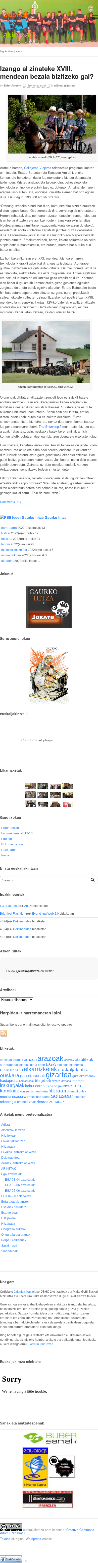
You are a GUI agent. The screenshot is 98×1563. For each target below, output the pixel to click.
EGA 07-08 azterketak (16, 1196)
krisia (44, 1091)
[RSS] (4, 1033)
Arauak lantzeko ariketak (18, 1163)
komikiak (9, 1090)
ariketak (69, 1059)
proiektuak (34, 1096)
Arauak (18, 1060)
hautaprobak (26, 1080)
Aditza (28, 906)
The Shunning (49, 426)
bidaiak (24, 1065)
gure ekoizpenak (83, 1076)
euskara (9, 1075)
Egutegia (7, 839)
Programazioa (11, 828)
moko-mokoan (11, 555)
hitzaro (56, 1080)
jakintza (64, 1086)
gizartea (69, 85)
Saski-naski (9, 1245)
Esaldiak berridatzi (14, 1207)
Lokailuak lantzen (13, 1141)
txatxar (5, 533)
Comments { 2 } (10, 502)
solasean (63, 1095)
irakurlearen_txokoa (41, 1086)
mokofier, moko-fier (14, 550)
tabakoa (80, 1096)
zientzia (42, 1102)
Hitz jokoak (8, 1135)
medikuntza (78, 1091)
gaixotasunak (32, 1075)
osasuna (19, 1096)
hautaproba (9, 1080)
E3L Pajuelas (9, 906)
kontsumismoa (30, 1091)
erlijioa (58, 85)
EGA (51, 1064)
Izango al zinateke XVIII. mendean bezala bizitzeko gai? (47, 72)
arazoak (50, 1058)
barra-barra (9, 528)
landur (5, 544)
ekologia (63, 1065)
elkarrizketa (11, 1069)
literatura (59, 1090)
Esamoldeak (9, 1212)
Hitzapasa (8, 1146)
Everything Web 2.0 (45, 913)
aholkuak (6, 1060)
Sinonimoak (9, 1251)
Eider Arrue (11, 85)
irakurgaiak (12, 1085)
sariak (46, 1096)
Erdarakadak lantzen (15, 1201)
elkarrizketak (40, 1069)
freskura (6, 539)
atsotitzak (84, 1059)
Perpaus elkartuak (13, 1240)
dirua (33, 1064)
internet (78, 1081)
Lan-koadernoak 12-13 (17, 833)
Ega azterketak (11, 1174)
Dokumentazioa (12, 844)
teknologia (8, 1102)
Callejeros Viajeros (38, 167)
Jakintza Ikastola (25, 1291)
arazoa (30, 1059)
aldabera (7, 561)
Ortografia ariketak (13, 1229)
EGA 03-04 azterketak (20, 1179)
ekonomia (76, 1064)
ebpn (41, 1065)
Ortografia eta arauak (15, 1234)
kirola (75, 1085)
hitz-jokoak (43, 1081)
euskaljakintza (73, 1069)
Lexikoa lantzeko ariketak (18, 1152)
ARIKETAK (8, 1168)
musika (5, 1097)
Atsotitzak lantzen (13, 1130)
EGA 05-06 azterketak (20, 1185)
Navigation (95, 17)
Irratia (5, 855)
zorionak (57, 1101)
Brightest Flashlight (13, 913)
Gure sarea (9, 850)
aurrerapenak (9, 1064)
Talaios (5, 1538)
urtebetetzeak (26, 1101)
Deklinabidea (22, 921)
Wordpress (33, 1538)
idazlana (66, 1080)
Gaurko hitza (56, 517)
